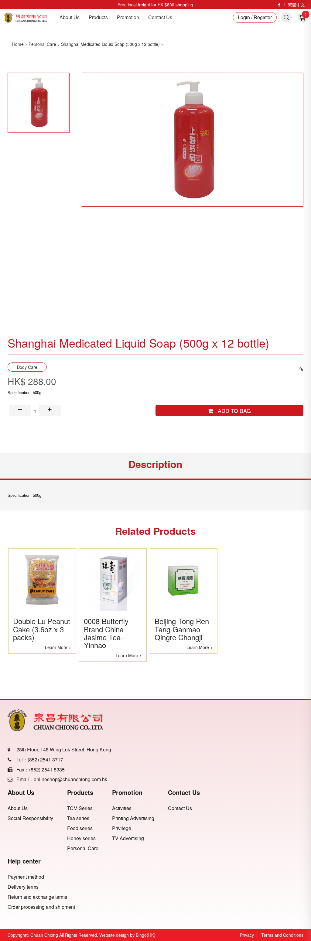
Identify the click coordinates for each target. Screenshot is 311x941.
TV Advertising (128, 838)
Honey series (81, 838)
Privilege (121, 828)
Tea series (78, 818)
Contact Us (160, 17)
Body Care (27, 367)
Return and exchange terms (37, 897)
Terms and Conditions (282, 935)
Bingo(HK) (146, 935)
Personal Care (42, 44)
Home (18, 44)
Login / (245, 17)
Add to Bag (232, 410)
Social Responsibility (30, 818)
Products (98, 17)
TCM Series (80, 808)
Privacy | (250, 935)
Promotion (128, 17)
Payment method (26, 877)
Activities (122, 808)
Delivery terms (23, 887)
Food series (80, 828)
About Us (70, 17)
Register (262, 17)
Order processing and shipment (41, 907)
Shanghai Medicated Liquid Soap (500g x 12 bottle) (110, 44)
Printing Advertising (133, 818)
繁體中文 (296, 5)
